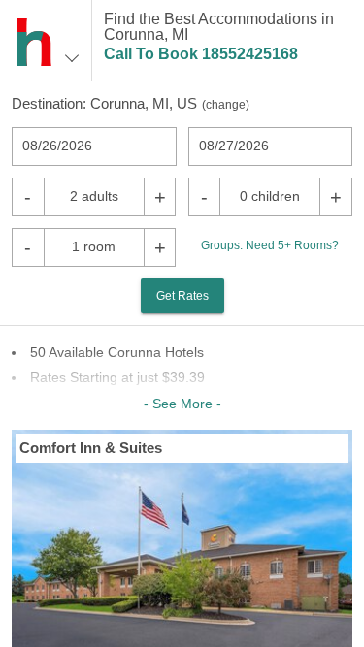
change (226, 105)
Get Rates (182, 296)
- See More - (182, 403)
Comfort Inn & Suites (90, 447)
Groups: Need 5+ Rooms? (270, 245)
